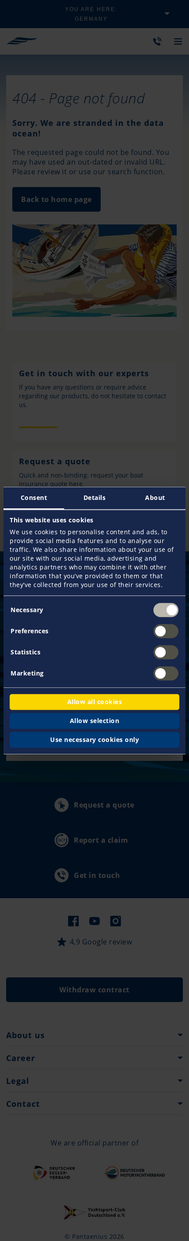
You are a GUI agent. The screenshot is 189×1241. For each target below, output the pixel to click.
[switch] (165, 631)
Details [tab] (95, 497)
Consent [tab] (34, 497)
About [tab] (155, 497)
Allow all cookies (94, 702)
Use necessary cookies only (94, 739)
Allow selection (95, 720)
